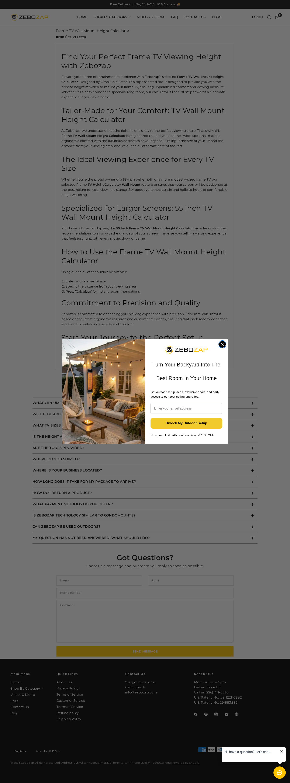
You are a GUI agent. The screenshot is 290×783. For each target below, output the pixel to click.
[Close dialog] (222, 344)
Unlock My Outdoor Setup (186, 423)
